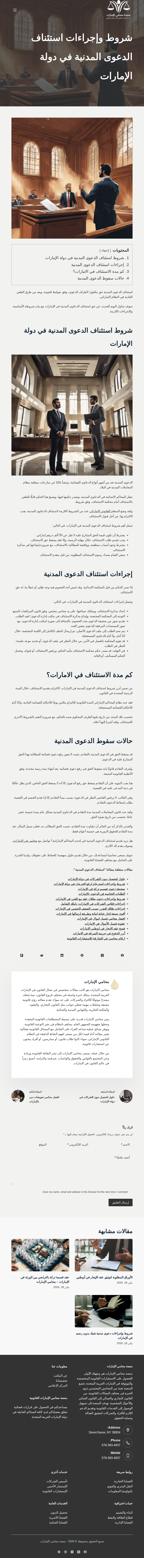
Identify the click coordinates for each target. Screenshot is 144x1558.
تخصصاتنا (61, 1380)
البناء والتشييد (124, 1512)
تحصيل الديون (58, 1512)
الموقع (42, 1144)
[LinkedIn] (62, 955)
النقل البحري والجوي (120, 1486)
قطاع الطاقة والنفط (120, 1517)
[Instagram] (72, 1551)
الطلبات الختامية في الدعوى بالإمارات (102, 893)
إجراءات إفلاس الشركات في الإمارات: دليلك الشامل (93, 903)
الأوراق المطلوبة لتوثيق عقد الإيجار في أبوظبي (104, 1277)
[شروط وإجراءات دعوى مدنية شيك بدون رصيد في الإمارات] (104, 1311)
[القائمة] (15, 10)
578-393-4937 (111, 1445)
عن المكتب (60, 1375)
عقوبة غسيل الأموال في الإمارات (105, 923)
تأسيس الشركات (56, 1481)
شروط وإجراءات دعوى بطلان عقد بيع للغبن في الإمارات (90, 898)
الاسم (125, 1144)
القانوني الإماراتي (100, 511)
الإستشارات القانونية (54, 1491)
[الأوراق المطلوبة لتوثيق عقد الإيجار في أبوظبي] (104, 1255)
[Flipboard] (21, 955)
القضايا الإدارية (124, 1522)
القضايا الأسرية (58, 1517)
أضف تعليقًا (122, 1157)
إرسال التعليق (120, 1202)
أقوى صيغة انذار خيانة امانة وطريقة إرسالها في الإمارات (90, 913)
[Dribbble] (65, 1551)
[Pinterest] (82, 955)
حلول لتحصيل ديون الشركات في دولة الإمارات (96, 879)
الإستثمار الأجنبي (57, 1486)
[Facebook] (122, 955)
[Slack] (59, 1551)
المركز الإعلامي (57, 1385)
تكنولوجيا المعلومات (120, 1491)
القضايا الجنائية (58, 1522)
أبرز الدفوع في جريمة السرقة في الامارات (99, 933)
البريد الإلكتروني (77, 1144)
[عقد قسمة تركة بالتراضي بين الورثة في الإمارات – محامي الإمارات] (40, 1255)
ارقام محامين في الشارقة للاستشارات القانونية (96, 938)
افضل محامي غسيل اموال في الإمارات (101, 918)
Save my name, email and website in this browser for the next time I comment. (85, 1191)
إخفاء (105, 250)
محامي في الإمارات (25, 840)
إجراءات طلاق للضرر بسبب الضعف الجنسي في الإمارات (90, 908)
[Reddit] (42, 955)
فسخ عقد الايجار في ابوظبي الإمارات (102, 928)
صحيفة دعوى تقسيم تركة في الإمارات (101, 889)
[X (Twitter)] (102, 955)
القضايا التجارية (123, 1481)
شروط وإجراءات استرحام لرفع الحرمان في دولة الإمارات (89, 883)
